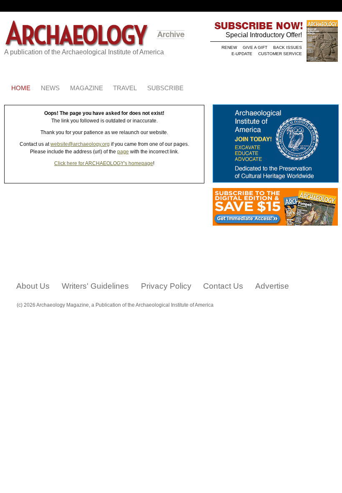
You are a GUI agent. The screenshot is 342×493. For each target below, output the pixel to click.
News (50, 88)
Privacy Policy (166, 286)
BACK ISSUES (287, 47)
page (123, 152)
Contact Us (223, 286)
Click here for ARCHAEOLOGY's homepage (103, 163)
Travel (125, 88)
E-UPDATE (241, 53)
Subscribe (165, 88)
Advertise (272, 286)
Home (20, 88)
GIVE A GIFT (255, 47)
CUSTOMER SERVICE (280, 53)
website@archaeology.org (80, 144)
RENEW (229, 47)
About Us (33, 286)
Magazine (86, 88)
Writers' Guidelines (95, 286)
